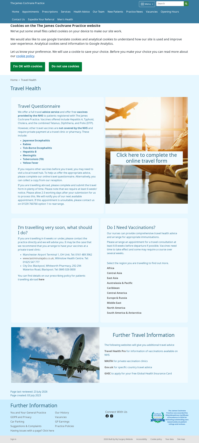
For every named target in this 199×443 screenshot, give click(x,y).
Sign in (13, 439)
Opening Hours (170, 11)
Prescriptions (50, 11)
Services (66, 11)
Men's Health (65, 19)
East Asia (112, 278)
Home (14, 80)
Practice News (134, 11)
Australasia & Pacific (119, 283)
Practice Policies (64, 426)
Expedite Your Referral (41, 19)
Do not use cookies (65, 66)
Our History (62, 412)
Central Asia (114, 273)
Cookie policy (156, 439)
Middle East (114, 303)
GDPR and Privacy (20, 417)
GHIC (107, 373)
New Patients (115, 11)
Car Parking (17, 421)
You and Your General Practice (28, 412)
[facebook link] (107, 416)
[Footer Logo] (169, 417)
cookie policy (25, 56)
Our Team (98, 11)
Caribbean (113, 288)
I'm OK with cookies (27, 66)
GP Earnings (62, 421)
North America (116, 308)
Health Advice (82, 11)
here (41, 279)
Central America (117, 293)
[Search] (186, 3)
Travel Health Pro (115, 351)
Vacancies (152, 11)
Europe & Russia (117, 298)
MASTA (108, 361)
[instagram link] (111, 416)
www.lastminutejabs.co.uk (38, 258)
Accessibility (141, 439)
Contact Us (18, 19)
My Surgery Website (124, 439)
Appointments (30, 11)
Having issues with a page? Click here (32, 430)
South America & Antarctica (124, 313)
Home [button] (15, 11)
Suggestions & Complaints (26, 426)
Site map (181, 439)
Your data (169, 439)
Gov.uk (108, 367)
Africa (110, 268)
